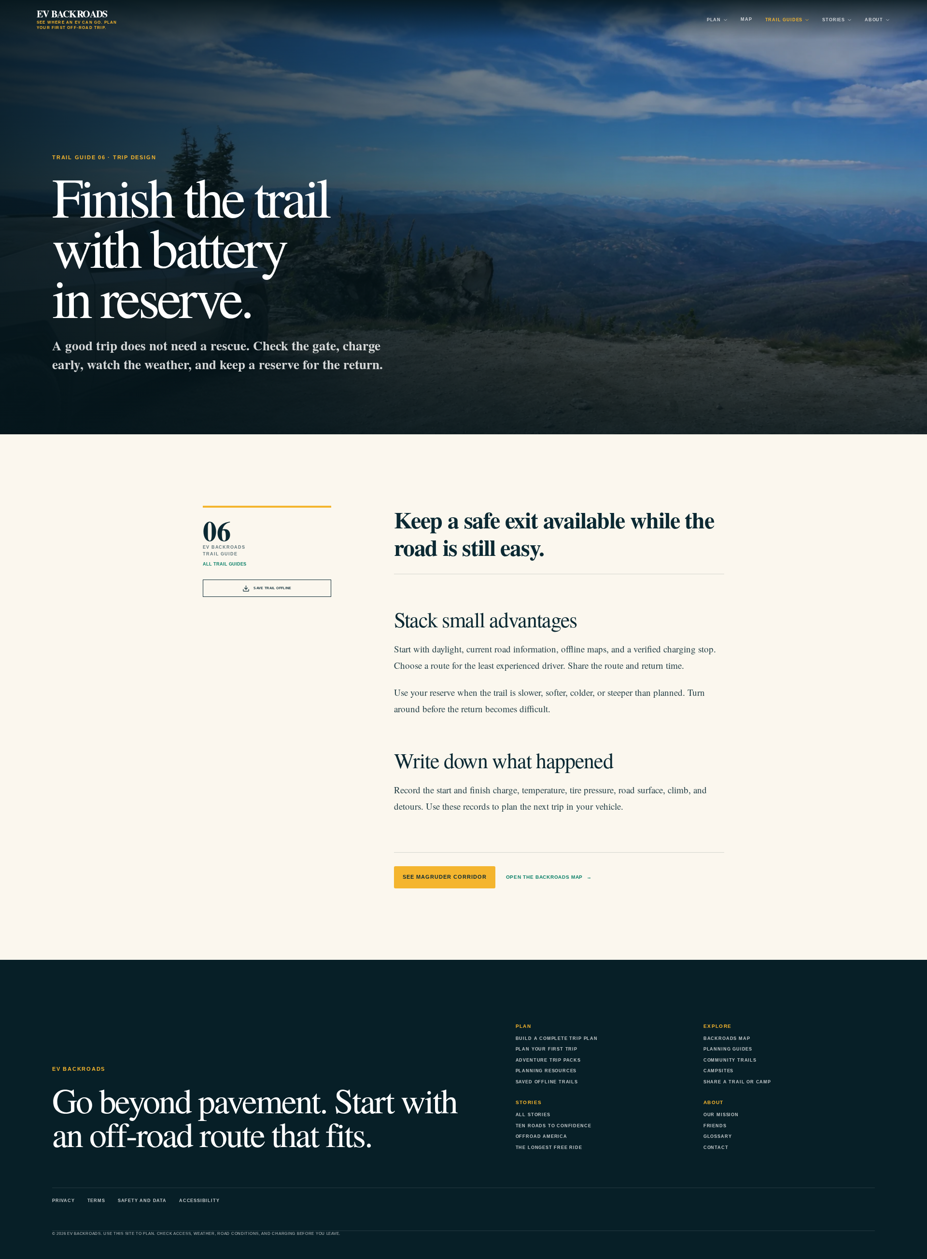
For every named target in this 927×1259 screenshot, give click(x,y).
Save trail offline (272, 588)
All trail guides (224, 564)
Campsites (718, 1070)
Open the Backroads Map (549, 877)
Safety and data (142, 1200)
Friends (715, 1125)
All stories (533, 1114)
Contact (716, 1147)
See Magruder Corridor (445, 877)
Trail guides (784, 19)
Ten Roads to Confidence (553, 1125)
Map (746, 19)
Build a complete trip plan (557, 1038)
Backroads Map (726, 1038)
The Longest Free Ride (549, 1147)
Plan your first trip (546, 1049)
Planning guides (727, 1049)
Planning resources (546, 1070)
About (874, 19)
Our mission (721, 1114)
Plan (714, 19)
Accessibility (199, 1200)
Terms (96, 1200)
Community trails (730, 1060)
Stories (833, 19)
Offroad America (541, 1136)
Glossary (717, 1136)
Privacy (63, 1200)
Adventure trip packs (548, 1060)
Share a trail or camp (737, 1081)
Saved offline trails (547, 1081)
